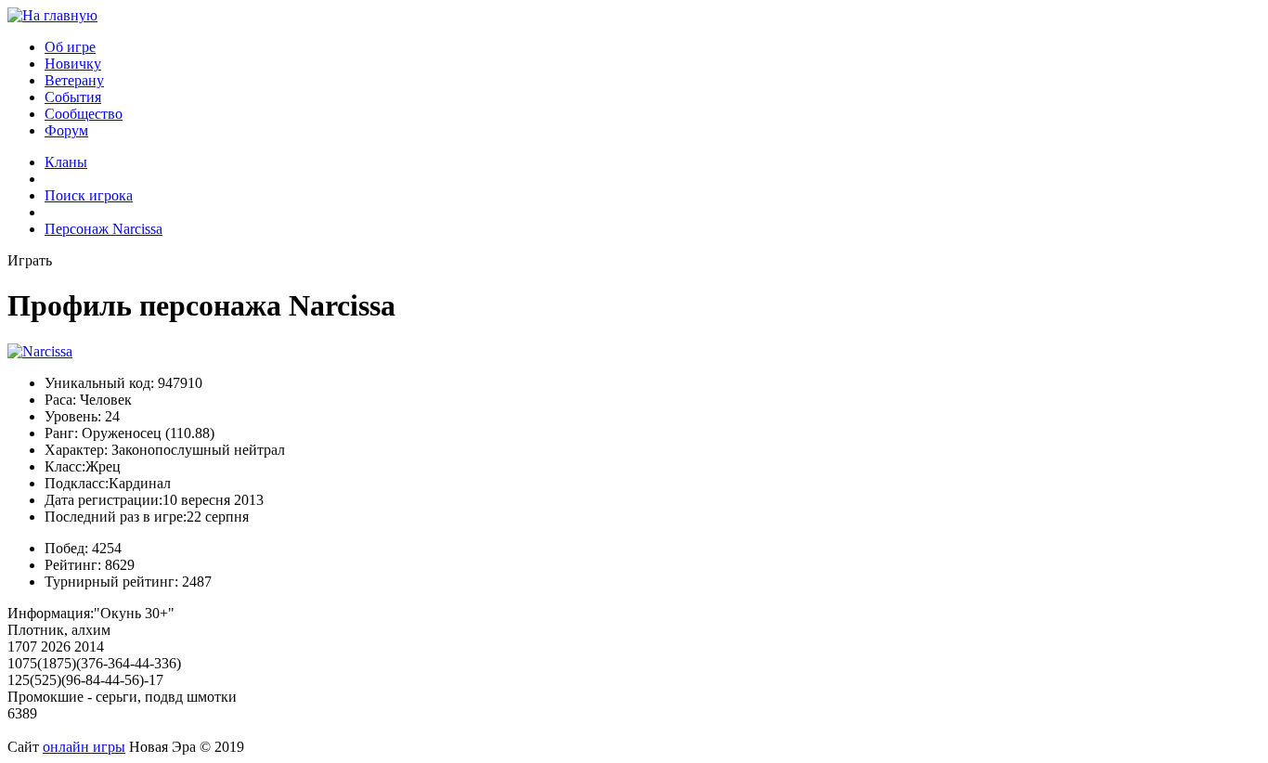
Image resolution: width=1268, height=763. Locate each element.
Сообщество (84, 114)
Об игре (70, 47)
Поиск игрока (89, 195)
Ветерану (74, 80)
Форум (66, 130)
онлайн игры (84, 747)
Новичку (73, 63)
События (73, 97)
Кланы (66, 162)
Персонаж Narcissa (103, 229)
